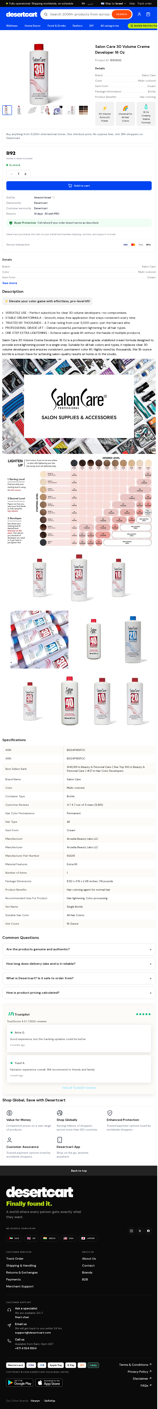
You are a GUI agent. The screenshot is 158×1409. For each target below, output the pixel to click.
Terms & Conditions (135, 1365)
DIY (91, 25)
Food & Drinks (57, 25)
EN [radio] (83, 3)
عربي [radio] (90, 3)
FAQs (146, 1386)
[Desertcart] (21, 14)
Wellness (12, 25)
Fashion (77, 25)
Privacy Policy (140, 1372)
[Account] (139, 14)
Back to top (79, 1170)
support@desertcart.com (33, 1332)
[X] (139, 1230)
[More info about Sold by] (53, 197)
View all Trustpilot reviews (79, 1087)
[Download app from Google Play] (19, 1382)
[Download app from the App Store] (48, 1382)
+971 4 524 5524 (26, 1348)
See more (9, 283)
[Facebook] (148, 1230)
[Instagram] (131, 1230)
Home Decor (33, 25)
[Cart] (148, 14)
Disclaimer (142, 1379)
